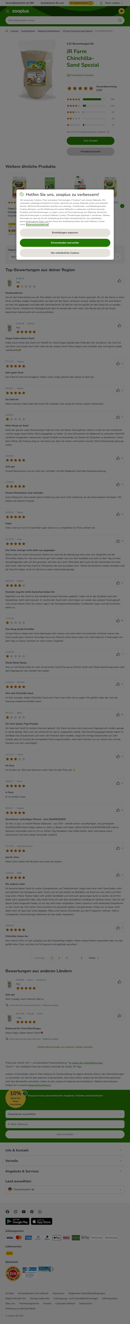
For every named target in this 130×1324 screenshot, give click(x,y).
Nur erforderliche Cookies (65, 252)
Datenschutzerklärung (37, 224)
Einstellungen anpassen (65, 232)
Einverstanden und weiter (65, 242)
